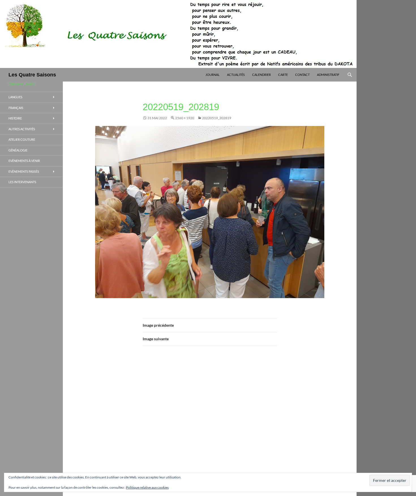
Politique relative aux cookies (147, 487)
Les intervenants (22, 182)
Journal (212, 74)
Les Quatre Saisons (32, 75)
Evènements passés (23, 171)
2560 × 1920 (184, 118)
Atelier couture (21, 139)
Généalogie (17, 150)
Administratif (328, 74)
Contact (302, 74)
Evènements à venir (24, 161)
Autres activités (21, 129)
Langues (15, 97)
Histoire (15, 118)
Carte (283, 74)
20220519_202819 (216, 118)
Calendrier (261, 74)
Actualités (236, 74)
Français (15, 108)
